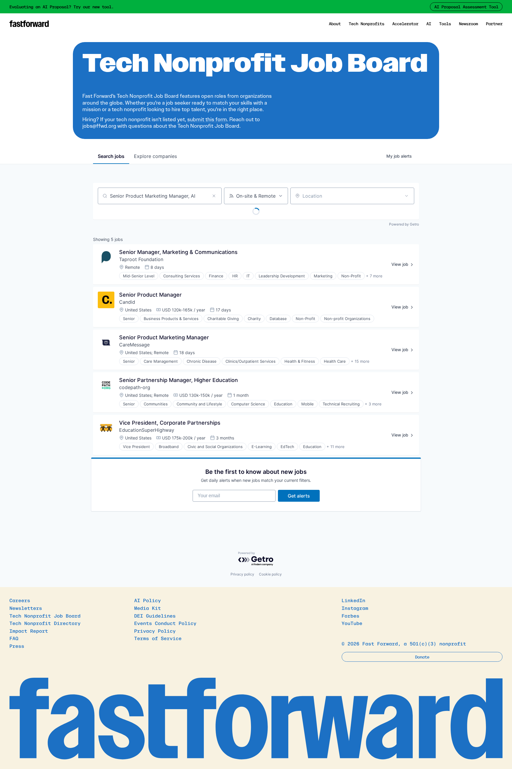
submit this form (207, 119)
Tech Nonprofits (366, 23)
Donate (422, 657)
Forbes (350, 615)
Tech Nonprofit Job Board (45, 615)
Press (16, 645)
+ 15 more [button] (360, 361)
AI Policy (147, 600)
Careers (19, 600)
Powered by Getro (404, 224)
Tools (445, 23)
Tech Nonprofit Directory (45, 622)
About (335, 23)
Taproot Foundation (141, 259)
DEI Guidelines (155, 615)
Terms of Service (158, 638)
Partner (494, 23)
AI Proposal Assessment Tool (466, 6)
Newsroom (468, 23)
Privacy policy (242, 574)
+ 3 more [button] (373, 404)
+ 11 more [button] (336, 446)
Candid (127, 302)
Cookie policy (270, 574)
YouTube (352, 622)
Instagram (355, 607)
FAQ (13, 638)
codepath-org (134, 387)
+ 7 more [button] (374, 276)
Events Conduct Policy (165, 622)
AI (428, 23)
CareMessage (134, 345)
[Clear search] (213, 195)
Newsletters (25, 607)
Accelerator (405, 23)
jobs (111, 156)
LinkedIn (353, 600)
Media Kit (147, 607)
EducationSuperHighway (146, 430)
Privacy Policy (155, 630)
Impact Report (28, 630)
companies (155, 156)
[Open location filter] (406, 195)
